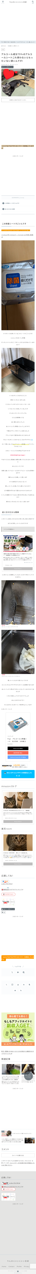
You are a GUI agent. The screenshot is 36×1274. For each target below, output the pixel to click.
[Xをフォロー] (6, 984)
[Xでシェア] (12, 972)
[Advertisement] (18, 18)
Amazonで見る (18, 748)
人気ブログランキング (15, 889)
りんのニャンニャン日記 (18, 2)
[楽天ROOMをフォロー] (29, 984)
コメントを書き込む (18, 1155)
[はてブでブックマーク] (18, 972)
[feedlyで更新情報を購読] (15, 990)
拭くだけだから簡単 (10, 209)
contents (15, 197)
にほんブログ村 (6, 884)
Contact (11, 1266)
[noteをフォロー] (24, 984)
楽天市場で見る (18, 753)
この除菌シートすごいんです (12, 203)
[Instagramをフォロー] (12, 984)
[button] (24, 972)
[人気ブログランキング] (5, 889)
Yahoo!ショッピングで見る (18, 757)
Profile (19, 1266)
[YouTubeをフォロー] (18, 984)
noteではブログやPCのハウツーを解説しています (17, 958)
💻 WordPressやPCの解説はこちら (18, 774)
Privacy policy (29, 1266)
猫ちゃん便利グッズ (9, 909)
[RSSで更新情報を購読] (21, 990)
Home (4, 1266)
